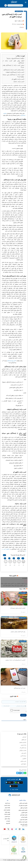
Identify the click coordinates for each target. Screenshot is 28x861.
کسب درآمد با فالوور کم (18, 79)
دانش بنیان (23, 753)
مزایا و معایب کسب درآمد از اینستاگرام (14, 70)
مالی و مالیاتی (23, 761)
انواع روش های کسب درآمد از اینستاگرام (13, 62)
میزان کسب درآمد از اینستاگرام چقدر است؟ (13, 66)
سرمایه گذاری (23, 756)
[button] (25, 773)
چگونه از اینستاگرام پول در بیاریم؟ (15, 58)
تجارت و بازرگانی (23, 750)
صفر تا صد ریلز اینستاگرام (19, 688)
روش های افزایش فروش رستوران (18, 632)
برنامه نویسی (23, 745)
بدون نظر (21, 27)
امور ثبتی (24, 737)
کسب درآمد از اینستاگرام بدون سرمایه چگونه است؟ (13, 76)
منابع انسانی (23, 764)
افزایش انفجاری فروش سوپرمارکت (17, 608)
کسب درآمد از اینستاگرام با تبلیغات (15, 72)
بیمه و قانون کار (23, 748)
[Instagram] (19, 829)
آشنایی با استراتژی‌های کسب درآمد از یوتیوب (15, 660)
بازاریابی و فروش (19, 11)
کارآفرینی (24, 758)
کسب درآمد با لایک (18, 82)
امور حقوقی (23, 740)
